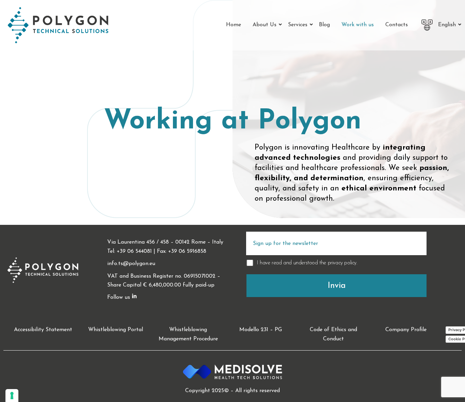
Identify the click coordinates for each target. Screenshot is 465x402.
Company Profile (406, 330)
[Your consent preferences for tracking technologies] (11, 395)
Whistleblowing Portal (115, 330)
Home (233, 25)
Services (297, 25)
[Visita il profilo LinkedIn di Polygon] (134, 297)
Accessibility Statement (43, 330)
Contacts (396, 25)
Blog (324, 25)
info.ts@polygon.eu (131, 263)
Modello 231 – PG (260, 330)
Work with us (357, 25)
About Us (264, 25)
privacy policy (342, 263)
